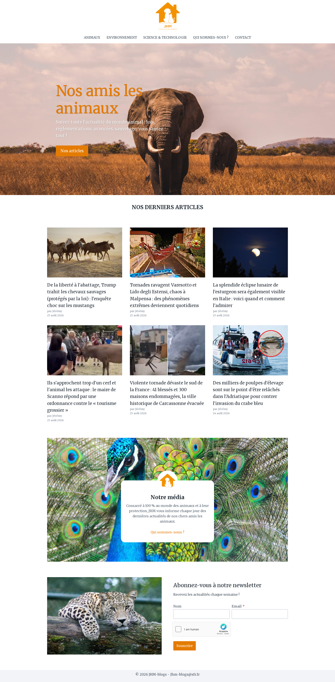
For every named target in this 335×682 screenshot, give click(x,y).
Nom (177, 606)
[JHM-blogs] (168, 16)
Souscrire (184, 645)
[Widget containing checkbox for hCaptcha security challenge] (201, 629)
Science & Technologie (165, 37)
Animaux (92, 37)
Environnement (122, 37)
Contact (243, 37)
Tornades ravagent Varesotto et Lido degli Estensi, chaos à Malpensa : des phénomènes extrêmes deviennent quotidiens (164, 295)
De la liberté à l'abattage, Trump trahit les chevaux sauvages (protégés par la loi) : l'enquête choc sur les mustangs (81, 295)
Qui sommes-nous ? (211, 37)
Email (238, 606)
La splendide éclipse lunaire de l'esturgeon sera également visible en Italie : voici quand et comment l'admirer (249, 295)
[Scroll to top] (325, 676)
